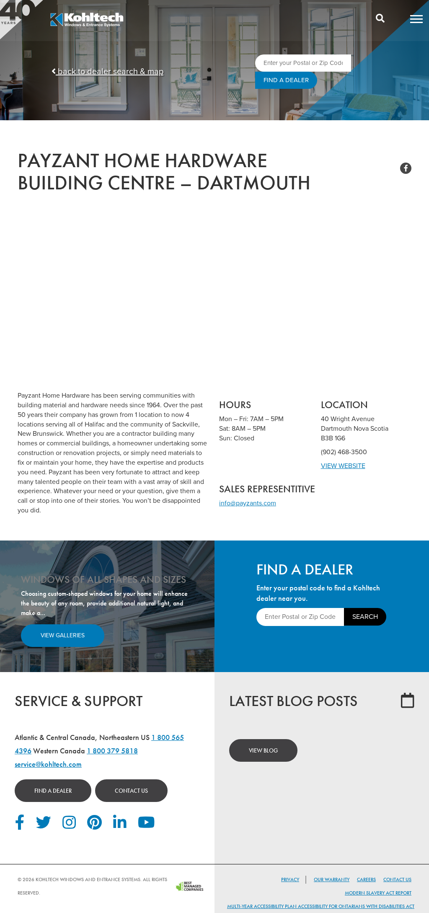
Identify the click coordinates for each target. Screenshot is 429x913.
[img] (86, 25)
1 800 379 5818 (112, 750)
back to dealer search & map (109, 72)
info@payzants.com (247, 503)
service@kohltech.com (48, 764)
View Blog (263, 750)
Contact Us (131, 790)
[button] (416, 19)
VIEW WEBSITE (343, 466)
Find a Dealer (53, 790)
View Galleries (63, 635)
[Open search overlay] (380, 19)
